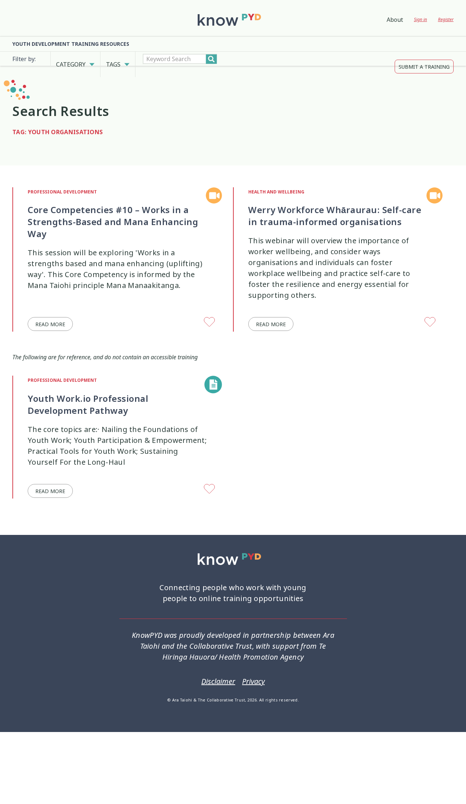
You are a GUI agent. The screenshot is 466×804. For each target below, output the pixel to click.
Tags (113, 59)
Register (446, 19)
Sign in (420, 19)
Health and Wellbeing (276, 181)
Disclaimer (218, 671)
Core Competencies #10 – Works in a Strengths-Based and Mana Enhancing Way (113, 210)
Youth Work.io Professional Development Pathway (88, 393)
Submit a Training (424, 59)
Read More (50, 313)
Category (71, 59)
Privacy (253, 671)
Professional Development (62, 181)
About (395, 19)
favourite (210, 311)
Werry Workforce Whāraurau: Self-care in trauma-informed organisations (334, 204)
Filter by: (24, 59)
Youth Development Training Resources (70, 44)
